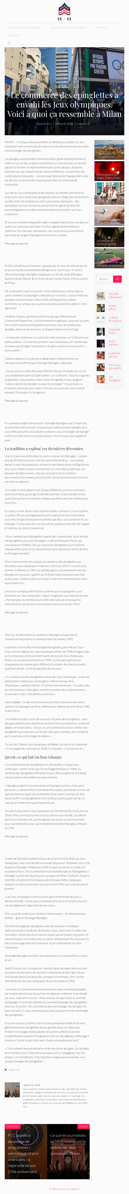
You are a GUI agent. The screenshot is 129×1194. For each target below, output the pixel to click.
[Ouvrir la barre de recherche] (9, 43)
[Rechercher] (117, 279)
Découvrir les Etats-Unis (68, 27)
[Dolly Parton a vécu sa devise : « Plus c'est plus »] (101, 345)
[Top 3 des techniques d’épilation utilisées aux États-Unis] (109, 223)
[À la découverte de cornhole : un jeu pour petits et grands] (109, 266)
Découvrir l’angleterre (24, 27)
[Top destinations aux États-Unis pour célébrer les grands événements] (109, 202)
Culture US (13, 1069)
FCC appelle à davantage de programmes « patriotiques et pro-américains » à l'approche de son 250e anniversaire (23, 1153)
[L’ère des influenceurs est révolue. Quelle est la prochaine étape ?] (101, 298)
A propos (101, 27)
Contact (14, 35)
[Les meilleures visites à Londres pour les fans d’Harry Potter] (109, 245)
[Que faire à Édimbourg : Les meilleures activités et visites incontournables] (109, 157)
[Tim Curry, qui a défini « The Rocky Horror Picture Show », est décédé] (101, 369)
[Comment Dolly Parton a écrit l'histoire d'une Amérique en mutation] (101, 333)
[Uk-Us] (64, 11)
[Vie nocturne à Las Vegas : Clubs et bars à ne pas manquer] (109, 178)
